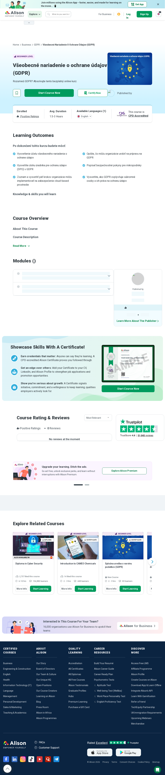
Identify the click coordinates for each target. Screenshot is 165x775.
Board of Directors (45, 669)
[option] (82, 470)
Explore (33, 14)
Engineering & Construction (17, 669)
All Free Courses (76, 679)
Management (10, 696)
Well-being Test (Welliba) (109, 690)
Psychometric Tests (104, 679)
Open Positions (44, 685)
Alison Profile (138, 674)
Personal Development (14, 701)
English (6, 674)
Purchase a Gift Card (78, 707)
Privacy (105, 762)
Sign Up (144, 14)
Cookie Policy (144, 762)
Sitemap (156, 762)
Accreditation (75, 663)
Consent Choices (127, 762)
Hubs (71, 696)
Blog (38, 701)
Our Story (41, 663)
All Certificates (75, 669)
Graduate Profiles (77, 690)
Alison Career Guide (104, 669)
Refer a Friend (138, 701)
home (16, 44)
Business (26, 44)
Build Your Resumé (103, 663)
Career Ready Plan (103, 674)
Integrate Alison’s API (142, 690)
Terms (114, 762)
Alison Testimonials (78, 685)
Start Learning (40, 588)
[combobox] (98, 418)
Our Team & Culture (46, 674)
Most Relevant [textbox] (93, 418)
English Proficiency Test (109, 701)
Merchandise (137, 723)
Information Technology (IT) (17, 685)
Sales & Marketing (12, 707)
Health (6, 679)
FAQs (42, 742)
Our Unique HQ (43, 679)
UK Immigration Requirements (146, 712)
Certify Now (94, 93)
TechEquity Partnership (143, 707)
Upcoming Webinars (141, 718)
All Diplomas (74, 674)
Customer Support (49, 747)
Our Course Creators (46, 690)
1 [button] (78, 487)
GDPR (37, 44)
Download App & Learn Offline (146, 685)
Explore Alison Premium (124, 470)
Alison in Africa (44, 712)
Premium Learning (77, 701)
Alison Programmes (46, 718)
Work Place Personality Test (111, 696)
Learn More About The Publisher (137, 320)
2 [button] (88, 487)
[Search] (49, 14)
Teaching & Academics (14, 712)
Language (8, 690)
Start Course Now (49, 92)
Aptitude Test (104, 685)
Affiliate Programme (141, 669)
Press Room (42, 707)
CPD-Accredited (138, 115)
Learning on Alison (45, 696)
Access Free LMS (140, 663)
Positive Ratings (29, 116)
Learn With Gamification (143, 696)
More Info (22, 588)
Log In (128, 14)
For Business (105, 14)
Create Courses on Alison (144, 679)
